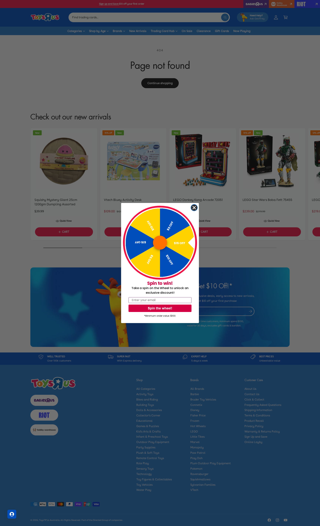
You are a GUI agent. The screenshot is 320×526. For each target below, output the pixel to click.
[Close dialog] (194, 207)
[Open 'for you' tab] (11, 514)
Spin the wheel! (160, 308)
